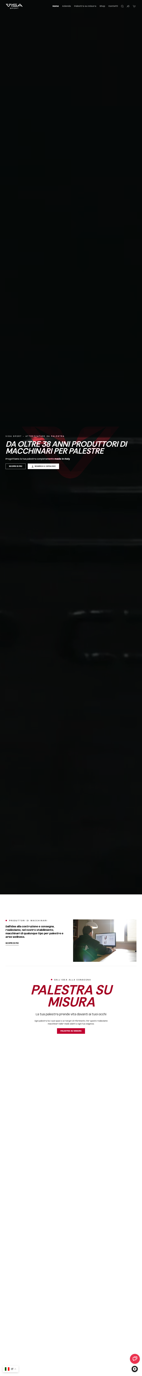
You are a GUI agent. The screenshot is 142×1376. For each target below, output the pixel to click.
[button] (122, 6)
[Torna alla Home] (14, 6)
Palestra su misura (85, 6)
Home (56, 6)
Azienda (66, 6)
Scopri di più (15, 466)
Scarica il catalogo (45, 466)
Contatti (113, 6)
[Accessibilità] (134, 1369)
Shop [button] (102, 6)
